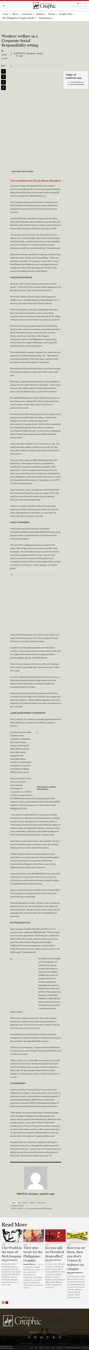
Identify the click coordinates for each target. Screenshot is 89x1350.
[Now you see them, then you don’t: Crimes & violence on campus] (77, 1235)
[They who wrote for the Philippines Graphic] (33, 1235)
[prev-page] (3, 1302)
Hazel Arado (41, 1203)
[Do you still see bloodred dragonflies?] (55, 1235)
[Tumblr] (53, 1337)
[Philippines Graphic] (44, 5)
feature (32, 1203)
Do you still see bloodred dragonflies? (54, 1252)
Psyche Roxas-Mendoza (10, 1260)
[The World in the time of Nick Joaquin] (12, 1235)
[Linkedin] (41, 1337)
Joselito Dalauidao (17, 1205)
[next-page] (6, 1302)
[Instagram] (35, 1337)
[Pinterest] (3, 82)
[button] (4, 6)
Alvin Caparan (23, 1203)
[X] (3, 77)
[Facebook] (3, 71)
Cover (3, 1244)
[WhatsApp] (3, 87)
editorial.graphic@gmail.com (49, 1332)
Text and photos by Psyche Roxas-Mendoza (76, 83)
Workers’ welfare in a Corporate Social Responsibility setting (31, 1208)
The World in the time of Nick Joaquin (12, 1252)
